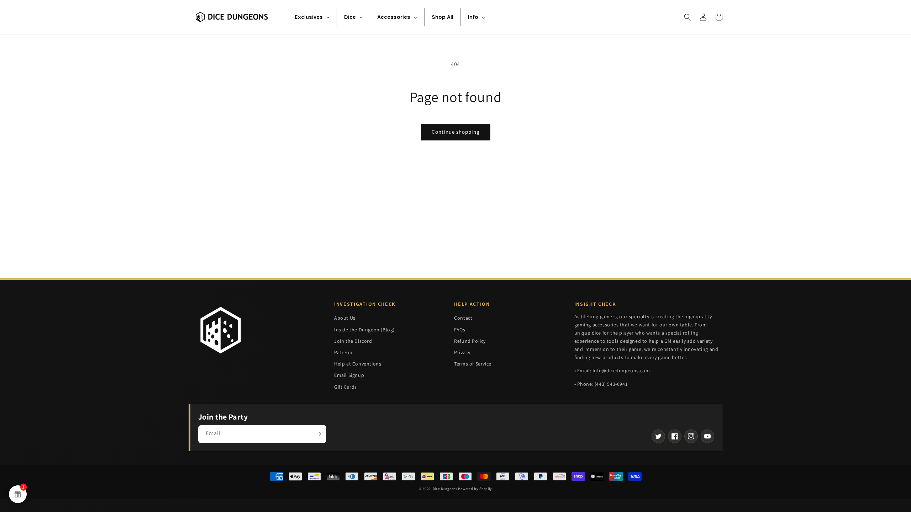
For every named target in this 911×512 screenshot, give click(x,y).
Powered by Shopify (475, 488)
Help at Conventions (357, 364)
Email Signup (349, 375)
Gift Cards (345, 387)
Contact (463, 318)
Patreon (343, 352)
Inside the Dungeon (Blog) (364, 329)
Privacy (462, 352)
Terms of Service (472, 364)
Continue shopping (456, 131)
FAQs (459, 329)
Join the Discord (353, 341)
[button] (687, 17)
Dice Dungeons (445, 488)
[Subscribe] (318, 434)
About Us (345, 318)
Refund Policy (470, 341)
